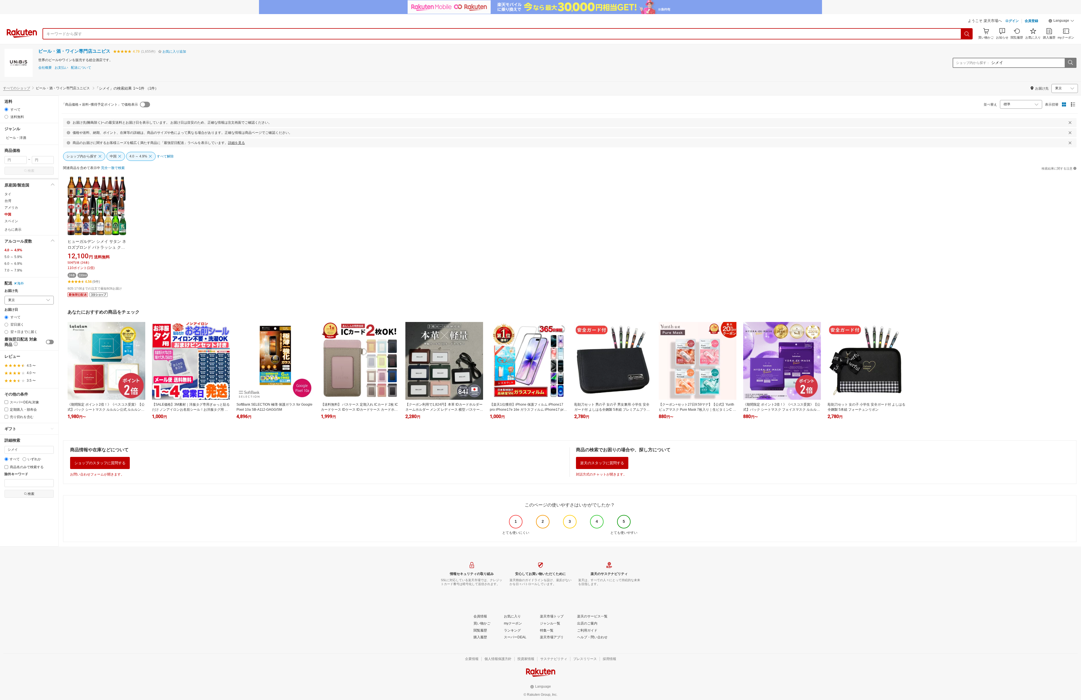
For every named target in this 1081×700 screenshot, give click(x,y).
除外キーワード (16, 474)
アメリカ (11, 208)
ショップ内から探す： (973, 63)
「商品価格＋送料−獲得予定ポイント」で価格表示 (100, 104)
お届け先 (11, 291)
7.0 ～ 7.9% (13, 270)
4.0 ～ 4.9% (13, 250)
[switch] (50, 342)
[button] (1061, 21)
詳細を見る (236, 143)
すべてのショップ (16, 88)
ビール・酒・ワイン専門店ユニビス (74, 51)
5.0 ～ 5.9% (13, 257)
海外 (20, 283)
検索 (31, 171)
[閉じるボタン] (1070, 122)
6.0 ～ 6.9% (13, 264)
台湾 (8, 201)
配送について (81, 68)
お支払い (61, 68)
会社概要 (45, 68)
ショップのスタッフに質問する (100, 463)
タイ (8, 194)
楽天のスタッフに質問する (602, 463)
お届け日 (11, 310)
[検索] (967, 33)
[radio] (6, 109)
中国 (8, 214)
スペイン (11, 221)
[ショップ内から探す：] (1070, 62)
